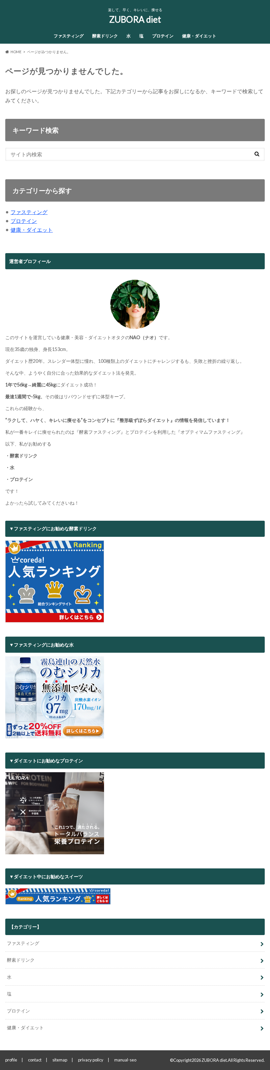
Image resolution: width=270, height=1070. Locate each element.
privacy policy (90, 1059)
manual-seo (125, 1059)
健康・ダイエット (199, 35)
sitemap (59, 1059)
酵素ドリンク (105, 35)
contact (34, 1059)
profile (11, 1059)
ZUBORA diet (135, 19)
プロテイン (163, 35)
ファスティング (69, 35)
